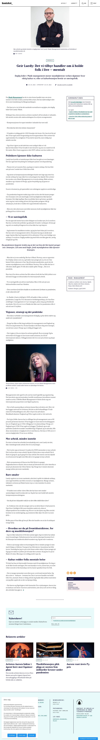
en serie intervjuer (76, 102)
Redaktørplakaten (82, 715)
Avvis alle (31, 735)
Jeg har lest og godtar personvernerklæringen (64, 620)
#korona (70, 585)
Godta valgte (22, 735)
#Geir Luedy (72, 584)
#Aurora (70, 582)
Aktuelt (64, 3)
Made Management (15, 97)
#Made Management (74, 588)
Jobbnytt (74, 3)
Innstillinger (12, 735)
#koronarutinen (73, 587)
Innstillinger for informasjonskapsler (88, 738)
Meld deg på (55, 624)
